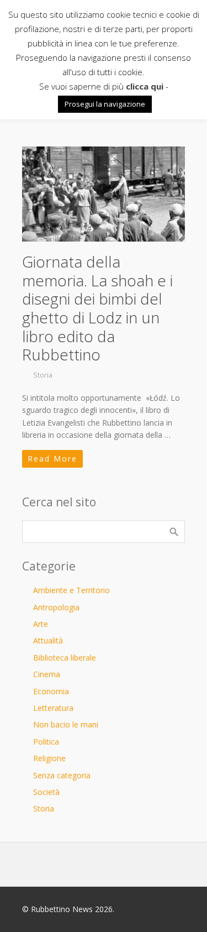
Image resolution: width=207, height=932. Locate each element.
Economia (51, 691)
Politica (46, 741)
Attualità (48, 640)
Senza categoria (62, 775)
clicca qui (144, 86)
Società (46, 792)
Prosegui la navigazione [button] (105, 104)
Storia (42, 375)
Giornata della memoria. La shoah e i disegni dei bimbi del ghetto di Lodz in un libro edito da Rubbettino (97, 308)
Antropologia (56, 607)
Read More (52, 458)
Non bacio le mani (65, 724)
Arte (40, 624)
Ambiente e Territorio (71, 590)
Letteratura (53, 708)
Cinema (46, 674)
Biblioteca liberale (64, 657)
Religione (49, 758)
